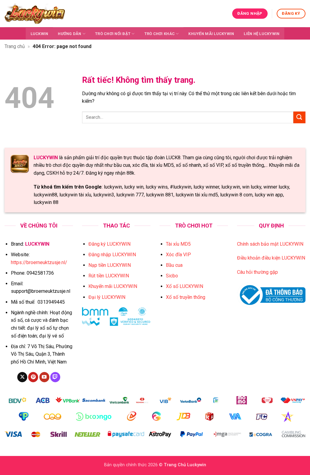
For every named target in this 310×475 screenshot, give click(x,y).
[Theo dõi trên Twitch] (55, 377)
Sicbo (172, 276)
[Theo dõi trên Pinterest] (33, 377)
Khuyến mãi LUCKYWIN (211, 33)
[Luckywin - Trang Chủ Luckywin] (35, 13)
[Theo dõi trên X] (22, 377)
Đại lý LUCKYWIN (106, 297)
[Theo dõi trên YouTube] (44, 377)
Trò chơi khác (159, 33)
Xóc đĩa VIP (178, 254)
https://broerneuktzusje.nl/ (39, 262)
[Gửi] (299, 117)
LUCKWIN (39, 33)
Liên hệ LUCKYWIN (261, 33)
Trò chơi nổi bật (112, 33)
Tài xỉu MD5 (178, 244)
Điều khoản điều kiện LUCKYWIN (271, 258)
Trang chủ (15, 46)
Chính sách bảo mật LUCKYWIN (270, 244)
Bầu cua (174, 265)
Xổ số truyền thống (185, 297)
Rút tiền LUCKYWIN (108, 276)
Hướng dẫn (69, 33)
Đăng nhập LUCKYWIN (112, 254)
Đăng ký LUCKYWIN (109, 244)
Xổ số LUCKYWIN (184, 286)
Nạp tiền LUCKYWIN (109, 265)
